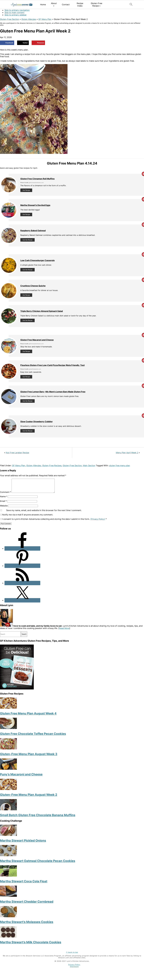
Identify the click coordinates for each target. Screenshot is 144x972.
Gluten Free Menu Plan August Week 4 (28, 713)
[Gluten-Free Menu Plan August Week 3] (8, 748)
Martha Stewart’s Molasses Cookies (26, 922)
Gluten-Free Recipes (52, 465)
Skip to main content (14, 12)
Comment (5, 492)
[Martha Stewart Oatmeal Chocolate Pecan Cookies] (8, 855)
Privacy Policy (74, 964)
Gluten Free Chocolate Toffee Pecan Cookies (33, 734)
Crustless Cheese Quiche (33, 286)
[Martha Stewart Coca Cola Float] (8, 876)
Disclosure (74, 966)
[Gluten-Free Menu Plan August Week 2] (8, 789)
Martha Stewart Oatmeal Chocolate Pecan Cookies (37, 861)
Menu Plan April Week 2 (127, 452)
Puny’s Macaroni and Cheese (21, 774)
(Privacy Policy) (97, 519)
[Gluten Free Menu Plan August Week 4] (8, 708)
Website (4, 506)
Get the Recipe (27, 240)
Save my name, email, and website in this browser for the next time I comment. (44, 510)
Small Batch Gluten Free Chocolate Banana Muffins (37, 815)
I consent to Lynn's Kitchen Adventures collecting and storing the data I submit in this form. (54, 519)
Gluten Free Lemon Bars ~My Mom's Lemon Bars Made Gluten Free (52, 392)
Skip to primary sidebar (15, 15)
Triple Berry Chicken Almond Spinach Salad (41, 311)
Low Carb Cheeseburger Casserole (37, 260)
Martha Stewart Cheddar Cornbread (26, 901)
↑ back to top (72, 952)
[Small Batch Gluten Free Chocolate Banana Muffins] (8, 809)
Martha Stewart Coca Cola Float (23, 881)
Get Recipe (26, 190)
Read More (64, 628)
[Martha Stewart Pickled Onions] (8, 835)
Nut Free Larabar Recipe (17, 452)
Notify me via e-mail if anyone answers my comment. (27, 514)
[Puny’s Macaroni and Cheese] (8, 769)
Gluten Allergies (28, 19)
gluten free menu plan (119, 465)
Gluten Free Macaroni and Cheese (37, 340)
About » (54, 4)
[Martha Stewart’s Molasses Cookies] (8, 916)
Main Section (89, 465)
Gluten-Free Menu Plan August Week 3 (28, 754)
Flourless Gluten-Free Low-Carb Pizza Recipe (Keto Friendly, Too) (52, 365)
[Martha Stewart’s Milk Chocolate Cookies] (8, 937)
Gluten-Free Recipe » (96, 4)
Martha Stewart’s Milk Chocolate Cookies (30, 942)
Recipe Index (80, 4)
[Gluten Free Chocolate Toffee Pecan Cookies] (8, 728)
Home (43, 4)
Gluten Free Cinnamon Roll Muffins (37, 179)
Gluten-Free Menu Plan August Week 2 (28, 794)
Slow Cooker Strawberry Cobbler (36, 421)
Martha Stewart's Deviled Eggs (35, 205)
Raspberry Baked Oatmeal (33, 230)
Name (3, 496)
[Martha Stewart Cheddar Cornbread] (8, 896)
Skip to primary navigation (17, 10)
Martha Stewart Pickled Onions (23, 840)
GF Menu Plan (45, 19)
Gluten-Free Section (9, 19)
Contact (66, 4)
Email (3, 501)
